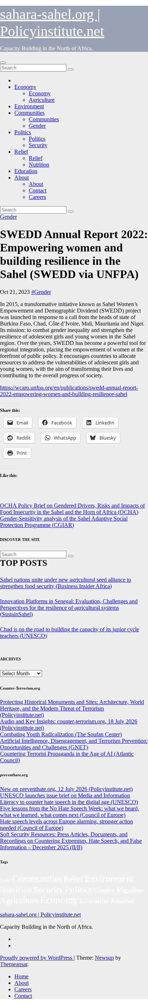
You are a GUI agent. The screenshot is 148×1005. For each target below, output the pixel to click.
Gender (37, 126)
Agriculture (42, 100)
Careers (37, 197)
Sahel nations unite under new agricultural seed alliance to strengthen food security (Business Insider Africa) (65, 583)
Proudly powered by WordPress (37, 958)
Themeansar (13, 964)
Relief (21, 152)
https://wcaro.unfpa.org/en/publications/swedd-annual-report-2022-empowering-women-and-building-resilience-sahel (69, 391)
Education (25, 171)
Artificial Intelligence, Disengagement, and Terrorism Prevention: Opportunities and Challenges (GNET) (74, 744)
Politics (22, 132)
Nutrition (39, 165)
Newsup (104, 958)
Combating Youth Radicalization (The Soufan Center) (61, 734)
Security (38, 145)
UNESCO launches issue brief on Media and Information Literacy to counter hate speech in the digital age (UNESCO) (69, 798)
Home (21, 976)
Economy (25, 87)
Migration (130, 890)
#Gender (41, 292)
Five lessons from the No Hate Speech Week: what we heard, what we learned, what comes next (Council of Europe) (69, 811)
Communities (29, 113)
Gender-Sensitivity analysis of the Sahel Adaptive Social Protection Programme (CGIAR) (64, 521)
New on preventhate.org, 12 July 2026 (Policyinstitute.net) (66, 789)
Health (5, 880)
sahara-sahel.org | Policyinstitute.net (40, 914)
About (21, 177)
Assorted (122, 901)
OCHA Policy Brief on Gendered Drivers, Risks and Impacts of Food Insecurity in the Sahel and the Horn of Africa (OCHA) (72, 508)
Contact (37, 190)
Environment (29, 106)
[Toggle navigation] (3, 63)
